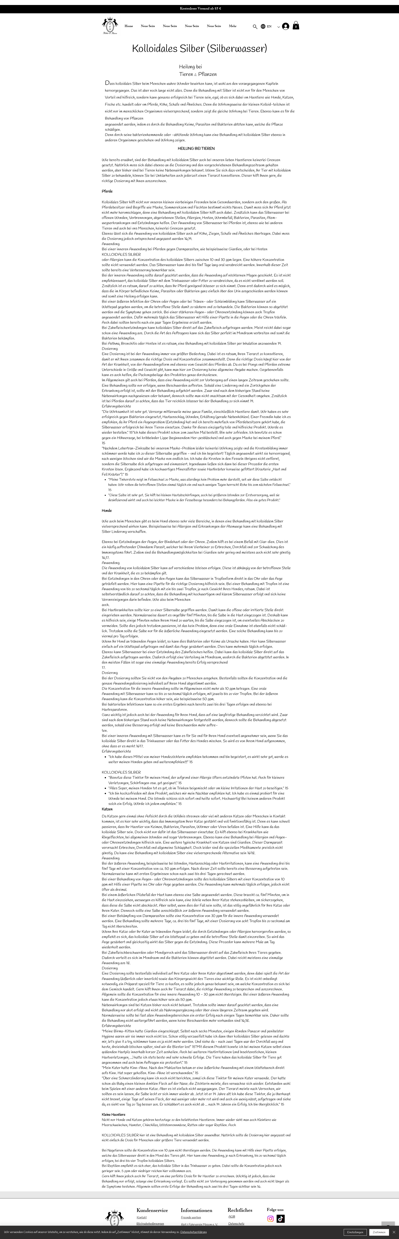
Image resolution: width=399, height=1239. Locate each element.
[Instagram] (270, 1219)
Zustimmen (379, 1232)
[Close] (394, 1232)
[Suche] (255, 26)
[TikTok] (281, 1219)
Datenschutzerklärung (193, 1232)
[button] (295, 25)
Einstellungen (355, 1232)
